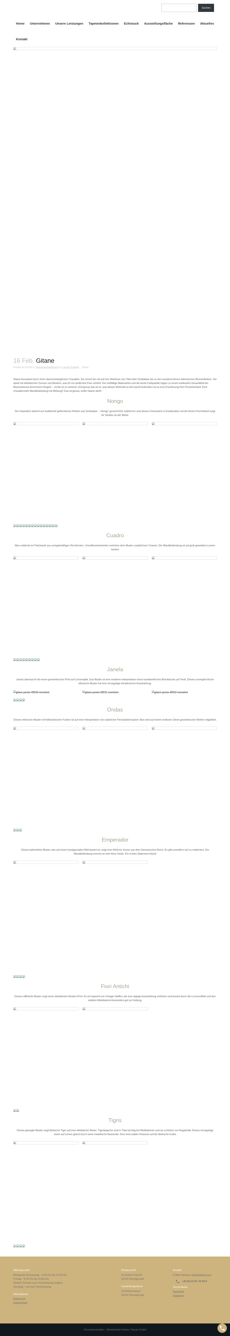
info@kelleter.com (201, 1275)
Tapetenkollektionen (46, 367)
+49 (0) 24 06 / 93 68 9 (194, 1281)
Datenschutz (20, 1302)
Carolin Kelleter (70, 367)
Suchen (206, 7)
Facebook (178, 1291)
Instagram (178, 1295)
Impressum (19, 1298)
